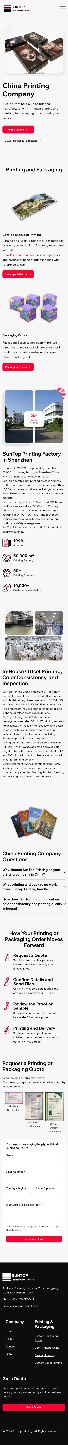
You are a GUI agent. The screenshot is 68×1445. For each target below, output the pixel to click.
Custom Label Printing (48, 1362)
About (10, 1338)
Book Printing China (16, 255)
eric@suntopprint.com (24, 1306)
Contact (11, 1346)
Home (9, 1331)
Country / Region (17, 1188)
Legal (9, 1353)
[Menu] (63, 8)
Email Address (15, 1171)
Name (10, 1155)
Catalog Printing (45, 1355)
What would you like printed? (24, 1204)
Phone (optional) (45, 1188)
